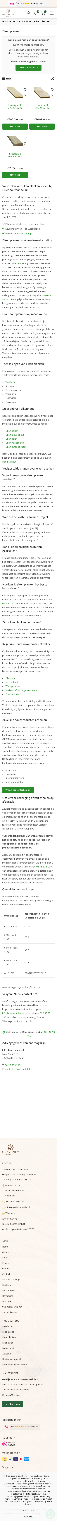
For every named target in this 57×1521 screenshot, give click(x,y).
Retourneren (8, 1290)
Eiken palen (11, 438)
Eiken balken (11, 430)
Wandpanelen (12, 686)
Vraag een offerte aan (17, 789)
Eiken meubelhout (14, 434)
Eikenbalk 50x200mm (15, 155)
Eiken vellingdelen (14, 442)
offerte (51, 705)
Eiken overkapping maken (14, 1364)
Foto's (5, 1257)
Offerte (5, 1268)
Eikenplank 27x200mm (15, 107)
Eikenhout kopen (24, 21)
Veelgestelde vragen (12, 1306)
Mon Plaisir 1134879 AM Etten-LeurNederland (15, 1190)
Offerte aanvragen (28, 67)
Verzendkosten (9, 1312)
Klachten (6, 1285)
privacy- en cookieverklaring (34, 1501)
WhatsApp (26, 233)
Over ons (6, 1252)
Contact (6, 1274)
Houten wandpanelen (12, 1359)
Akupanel (6, 1353)
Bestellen (15, 126)
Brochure (6, 1301)
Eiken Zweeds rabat (15, 446)
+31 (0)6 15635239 (14, 1201)
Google (28, 1504)
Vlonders (10, 381)
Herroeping (7, 1295)
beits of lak (8, 603)
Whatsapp (10, 1213)
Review (5, 1263)
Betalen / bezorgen (11, 1279)
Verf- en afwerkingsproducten (21, 690)
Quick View (25, 95)
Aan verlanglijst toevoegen (25, 89)
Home (8, 21)
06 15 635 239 (44, 866)
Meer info (28, 1516)
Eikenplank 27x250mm (42, 107)
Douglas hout (9, 461)
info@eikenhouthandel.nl (14, 1013)
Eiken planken (9, 1337)
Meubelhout (11, 682)
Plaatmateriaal (13, 694)
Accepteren (28, 1510)
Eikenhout (17, 263)
